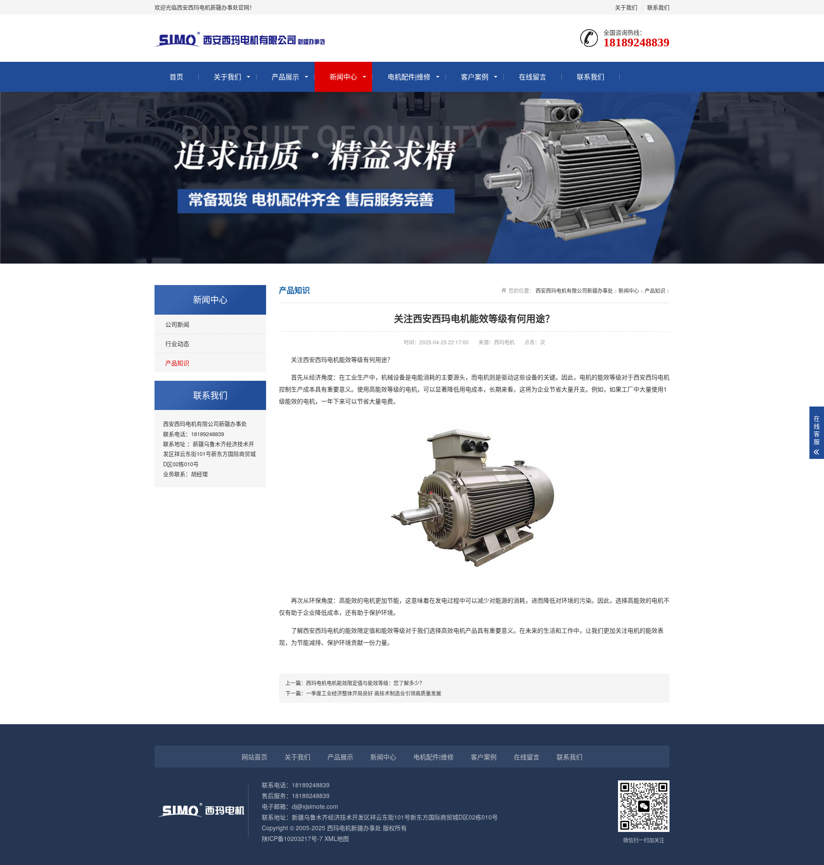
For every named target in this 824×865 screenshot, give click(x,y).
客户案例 (474, 77)
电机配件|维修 (409, 77)
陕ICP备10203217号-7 (292, 838)
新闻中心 (343, 77)
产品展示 (285, 77)
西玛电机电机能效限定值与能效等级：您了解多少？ (365, 682)
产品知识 (177, 362)
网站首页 (254, 756)
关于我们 (626, 7)
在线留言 (532, 77)
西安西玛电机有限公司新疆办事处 (574, 290)
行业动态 (177, 343)
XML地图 (336, 838)
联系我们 (658, 7)
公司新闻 (177, 324)
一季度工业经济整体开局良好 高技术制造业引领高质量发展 (373, 693)
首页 (176, 77)
